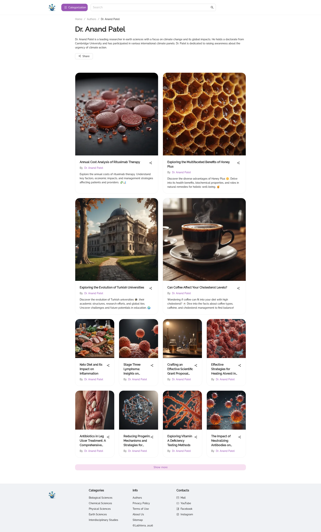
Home (78, 19)
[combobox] (151, 7)
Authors (91, 19)
